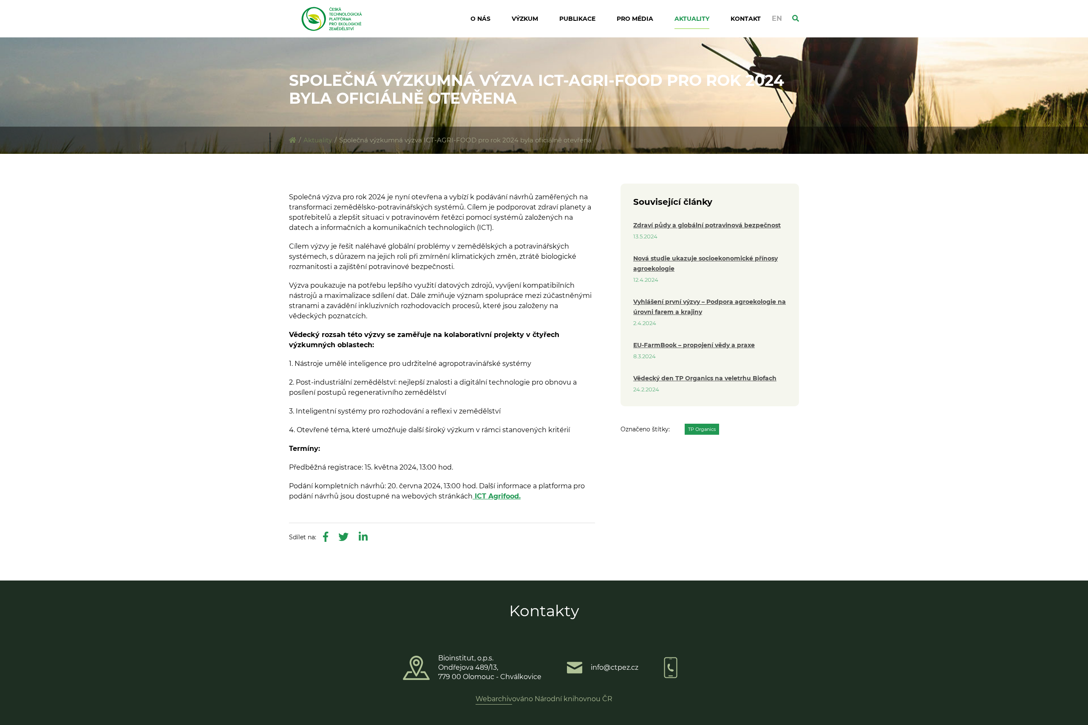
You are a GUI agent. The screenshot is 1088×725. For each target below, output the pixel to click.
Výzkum (525, 19)
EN (777, 18)
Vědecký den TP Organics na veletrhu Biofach (704, 378)
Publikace (577, 19)
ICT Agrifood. (497, 496)
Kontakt (746, 19)
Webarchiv (494, 699)
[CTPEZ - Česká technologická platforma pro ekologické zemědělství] (292, 140)
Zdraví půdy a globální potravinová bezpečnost (707, 225)
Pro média (635, 19)
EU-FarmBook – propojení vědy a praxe (694, 345)
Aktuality (691, 19)
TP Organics (702, 429)
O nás (480, 19)
